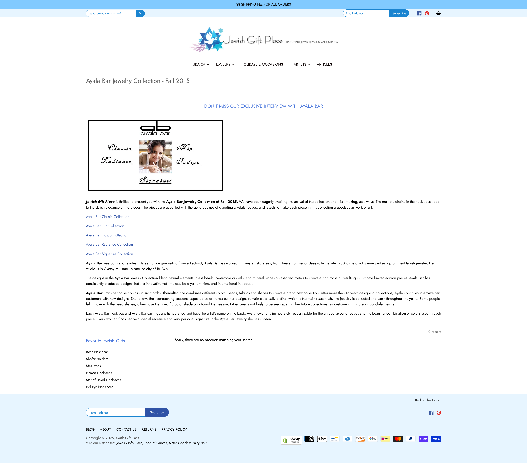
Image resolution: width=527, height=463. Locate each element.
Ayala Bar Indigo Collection (107, 235)
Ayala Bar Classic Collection (107, 216)
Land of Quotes (155, 442)
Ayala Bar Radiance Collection (109, 244)
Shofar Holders (97, 358)
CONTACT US (127, 429)
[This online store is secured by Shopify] (291, 439)
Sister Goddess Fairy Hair (188, 442)
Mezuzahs (93, 365)
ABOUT (106, 429)
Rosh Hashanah (97, 351)
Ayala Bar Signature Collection (109, 254)
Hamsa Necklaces (99, 372)
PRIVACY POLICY (174, 429)
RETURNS (149, 429)
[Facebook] (419, 13)
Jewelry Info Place (129, 442)
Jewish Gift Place (127, 437)
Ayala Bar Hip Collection (105, 226)
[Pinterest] (427, 13)
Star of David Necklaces (103, 379)
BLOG (91, 429)
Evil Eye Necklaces (99, 386)
